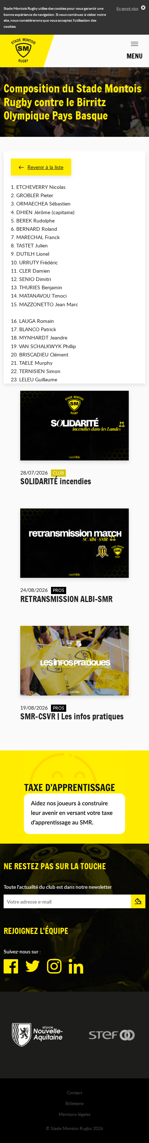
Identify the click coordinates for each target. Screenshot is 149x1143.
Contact (74, 1092)
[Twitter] (32, 966)
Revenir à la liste (45, 167)
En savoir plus (127, 8)
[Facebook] (11, 966)
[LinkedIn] (76, 966)
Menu (134, 56)
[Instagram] (54, 966)
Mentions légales (74, 1114)
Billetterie (74, 1103)
